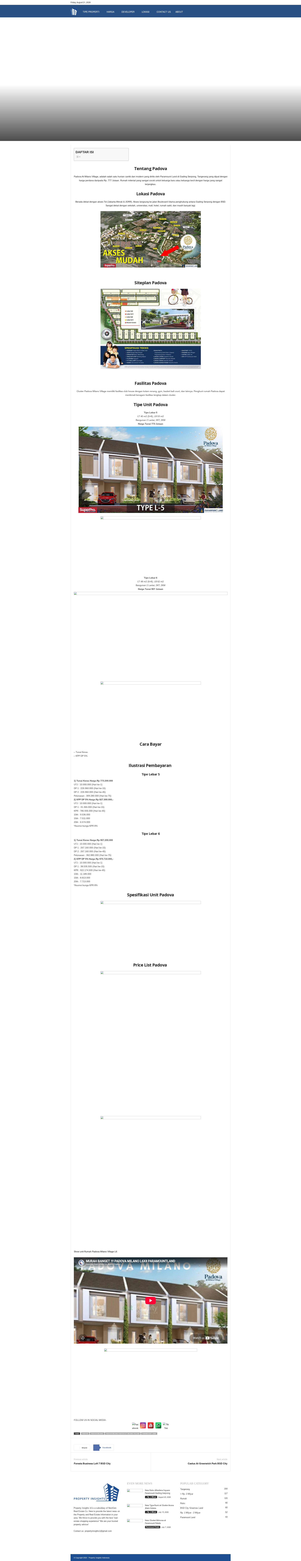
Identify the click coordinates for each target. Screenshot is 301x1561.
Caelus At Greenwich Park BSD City (207, 1463)
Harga (110, 11)
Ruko (182, 1503)
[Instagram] (223, 2)
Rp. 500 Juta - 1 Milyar (119, 115)
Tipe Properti (91, 11)
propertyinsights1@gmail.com (98, 1531)
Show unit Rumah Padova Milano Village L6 (95, 1251)
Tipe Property (136, 115)
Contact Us (164, 11)
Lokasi (145, 11)
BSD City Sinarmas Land (191, 1508)
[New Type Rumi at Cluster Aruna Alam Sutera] (135, 1510)
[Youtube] (228, 2)
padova (85, 1434)
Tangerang (166, 115)
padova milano (97, 1434)
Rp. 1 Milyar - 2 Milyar (190, 1513)
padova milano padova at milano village (123, 1434)
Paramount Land (93, 115)
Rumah (147, 115)
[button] (225, 11)
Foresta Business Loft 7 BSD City (92, 1463)
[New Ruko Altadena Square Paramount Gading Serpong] (135, 1495)
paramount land (149, 1434)
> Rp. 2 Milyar (151, 1497)
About (179, 11)
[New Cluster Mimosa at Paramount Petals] (135, 1525)
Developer (128, 11)
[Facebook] (218, 2)
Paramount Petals (152, 1527)
